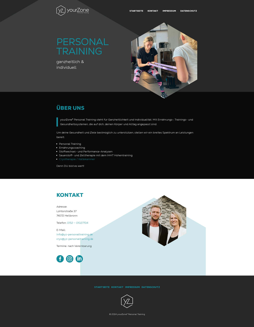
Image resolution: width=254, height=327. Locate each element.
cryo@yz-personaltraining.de (74, 239)
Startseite (136, 11)
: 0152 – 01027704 (77, 222)
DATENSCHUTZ (151, 287)
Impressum (169, 11)
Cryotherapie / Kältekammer (77, 159)
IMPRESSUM (132, 287)
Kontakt (153, 11)
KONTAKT (117, 287)
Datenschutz (188, 11)
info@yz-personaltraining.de (74, 234)
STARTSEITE (102, 287)
